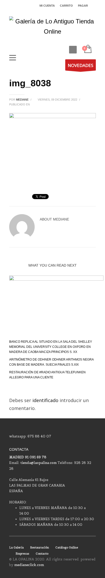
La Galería (16, 547)
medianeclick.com (29, 565)
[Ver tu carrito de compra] (87, 49)
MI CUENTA (47, 5)
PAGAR (83, 5)
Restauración (39, 547)
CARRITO (66, 5)
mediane (22, 99)
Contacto (42, 553)
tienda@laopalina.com (38, 463)
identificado (46, 400)
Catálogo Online (66, 547)
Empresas (22, 553)
